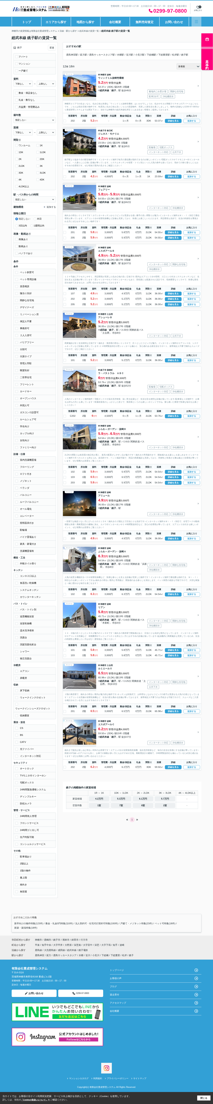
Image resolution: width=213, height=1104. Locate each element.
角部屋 (23, 891)
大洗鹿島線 (50, 950)
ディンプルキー (28, 796)
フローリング (27, 467)
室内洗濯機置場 (28, 460)
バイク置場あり (28, 537)
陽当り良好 (26, 293)
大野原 (68, 945)
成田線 (103, 329)
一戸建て (23, 70)
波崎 (109, 75)
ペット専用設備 (28, 279)
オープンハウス (28, 398)
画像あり (23, 239)
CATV (23, 742)
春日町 (110, 130)
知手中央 (47, 945)
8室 (143, 805)
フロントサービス (29, 823)
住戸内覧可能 (27, 837)
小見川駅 (140, 54)
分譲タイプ (26, 356)
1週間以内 (39, 225)
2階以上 (24, 863)
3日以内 (23, 225)
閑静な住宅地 (27, 300)
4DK (42, 179)
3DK (21, 172)
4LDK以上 (24, 186)
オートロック (27, 768)
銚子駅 (184, 54)
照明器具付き (27, 523)
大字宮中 (88, 945)
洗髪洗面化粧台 (28, 644)
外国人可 (24, 405)
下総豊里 (115, 955)
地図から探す (86, 22)
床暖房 (23, 678)
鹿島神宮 (39, 955)
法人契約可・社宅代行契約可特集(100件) (96, 923)
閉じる (203, 1098)
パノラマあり (26, 253)
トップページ (117, 970)
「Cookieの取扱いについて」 (34, 1100)
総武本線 (104, 90)
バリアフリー (27, 342)
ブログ (113, 986)
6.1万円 (143, 798)
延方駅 (83, 54)
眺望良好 (24, 370)
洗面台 (23, 637)
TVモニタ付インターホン (33, 775)
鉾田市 (75, 939)
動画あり (23, 246)
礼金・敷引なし (27, 100)
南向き (23, 884)
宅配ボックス (27, 782)
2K (20, 159)
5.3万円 (121, 798)
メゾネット (26, 481)
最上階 (23, 877)
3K (41, 166)
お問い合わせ (174, 22)
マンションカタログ (79, 1078)
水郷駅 (120, 54)
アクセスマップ (118, 1002)
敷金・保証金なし (28, 93)
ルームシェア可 (28, 419)
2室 (165, 805)
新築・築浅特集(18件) (25, 927)
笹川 (88, 955)
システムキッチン (29, 590)
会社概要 (115, 22)
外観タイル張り (28, 563)
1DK (21, 152)
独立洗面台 (26, 658)
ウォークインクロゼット (33, 697)
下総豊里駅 (164, 54)
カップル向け (27, 433)
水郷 (81, 955)
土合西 (110, 314)
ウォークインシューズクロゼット (32, 708)
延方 (48, 955)
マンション (24, 63)
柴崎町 (110, 370)
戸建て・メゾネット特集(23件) (136, 923)
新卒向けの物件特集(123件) (28, 923)
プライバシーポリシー (117, 1078)
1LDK (43, 152)
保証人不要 (26, 321)
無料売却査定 (145, 22)
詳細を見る (173, 121)
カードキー (26, 391)
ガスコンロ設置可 (29, 412)
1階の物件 (25, 870)
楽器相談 (24, 286)
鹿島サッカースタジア (65, 955)
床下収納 (24, 690)
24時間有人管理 (28, 816)
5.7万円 (165, 798)
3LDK (43, 172)
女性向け (24, 440)
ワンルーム (24, 145)
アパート (23, 56)
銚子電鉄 (83, 950)
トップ (26, 22)
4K (20, 179)
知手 (115, 945)
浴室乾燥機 (26, 623)
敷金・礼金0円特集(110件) (59, 923)
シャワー (24, 651)
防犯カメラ (26, 803)
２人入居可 (26, 335)
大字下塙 (106, 945)
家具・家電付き (28, 544)
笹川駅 (129, 54)
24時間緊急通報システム (33, 789)
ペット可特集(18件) (165, 923)
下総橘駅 (151, 54)
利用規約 (97, 1078)
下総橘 (105, 955)
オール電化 (26, 509)
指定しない (24, 218)
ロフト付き (26, 474)
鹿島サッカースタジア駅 (102, 54)
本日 (39, 218)
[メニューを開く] (196, 21)
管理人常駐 (26, 363)
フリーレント (27, 384)
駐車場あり (26, 856)
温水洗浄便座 (27, 630)
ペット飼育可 (27, 272)
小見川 (95, 955)
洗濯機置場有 (27, 551)
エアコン (24, 671)
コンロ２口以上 (28, 576)
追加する (191, 121)
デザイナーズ (27, 307)
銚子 (113, 90)
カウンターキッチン (30, 597)
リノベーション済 (29, 314)
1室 (99, 805)
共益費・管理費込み (29, 107)
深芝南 (78, 945)
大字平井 (58, 945)
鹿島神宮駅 (72, 54)
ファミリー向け (28, 447)
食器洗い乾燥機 (28, 583)
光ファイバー (27, 749)
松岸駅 (175, 54)
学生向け (24, 426)
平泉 (37, 945)
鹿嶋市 (47, 939)
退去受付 (114, 994)
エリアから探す (56, 22)
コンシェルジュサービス (33, 844)
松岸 (124, 955)
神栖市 (103, 75)
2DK (42, 159)
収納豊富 (24, 715)
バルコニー (26, 495)
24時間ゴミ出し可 (29, 830)
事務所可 (24, 328)
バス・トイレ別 (28, 609)
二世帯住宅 (26, 377)
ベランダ (24, 488)
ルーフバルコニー (29, 502)
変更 (52, 47)
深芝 (97, 945)
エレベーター (27, 516)
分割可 (23, 349)
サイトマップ (139, 1078)
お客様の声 (115, 978)
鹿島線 (39, 950)
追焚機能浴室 (27, 616)
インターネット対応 (30, 756)
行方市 (84, 939)
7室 (121, 805)
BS (21, 735)
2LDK (21, 166)
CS (21, 728)
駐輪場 (23, 530)
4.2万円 (99, 798)
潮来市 (65, 939)
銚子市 (103, 130)
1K (41, 145)
